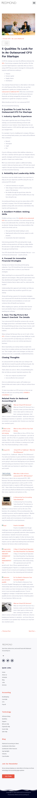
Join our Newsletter (10, 764)
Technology (6, 712)
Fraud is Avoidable (19, 525)
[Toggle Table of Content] (6, 43)
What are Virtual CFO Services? (22, 405)
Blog (4, 739)
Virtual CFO (6, 38)
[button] (34, 3)
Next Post (32, 631)
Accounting (6, 692)
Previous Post (5, 631)
